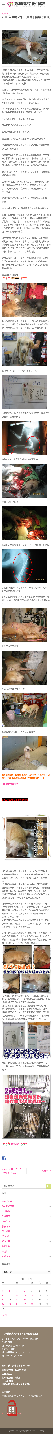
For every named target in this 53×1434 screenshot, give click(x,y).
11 (10, 1295)
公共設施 (6, 1211)
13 (25, 1295)
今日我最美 (7, 1201)
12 (17, 1295)
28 (32, 1304)
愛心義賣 (6, 1231)
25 (10, 1304)
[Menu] (3, 4)
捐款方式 (15, 1143)
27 (25, 1304)
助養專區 (6, 1216)
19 (17, 1300)
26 (17, 1304)
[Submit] (48, 1186)
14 (32, 1295)
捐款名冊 (6, 1241)
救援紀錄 (5, 14)
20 (25, 1300)
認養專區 (6, 1256)
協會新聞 (6, 1221)
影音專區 (6, 1226)
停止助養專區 (8, 1206)
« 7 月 (4, 1314)
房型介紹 (6, 1236)
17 (3, 1300)
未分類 (5, 1251)
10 (3, 1295)
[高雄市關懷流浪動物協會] (26, 4)
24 (3, 1304)
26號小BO (46, 1171)
